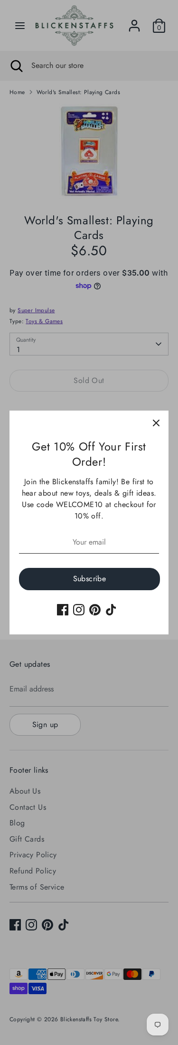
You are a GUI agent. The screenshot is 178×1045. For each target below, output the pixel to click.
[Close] (156, 422)
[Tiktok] (111, 609)
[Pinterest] (95, 609)
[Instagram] (78, 609)
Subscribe (89, 578)
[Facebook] (62, 609)
